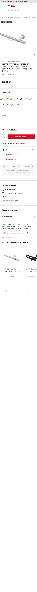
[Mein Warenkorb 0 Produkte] (34, 5)
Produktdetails (7, 216)
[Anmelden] (27, 5)
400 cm (6, 120)
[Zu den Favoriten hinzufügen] (4, 136)
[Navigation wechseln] (3, 5)
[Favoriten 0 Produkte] (30, 5)
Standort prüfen (11, 159)
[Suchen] (4, 10)
